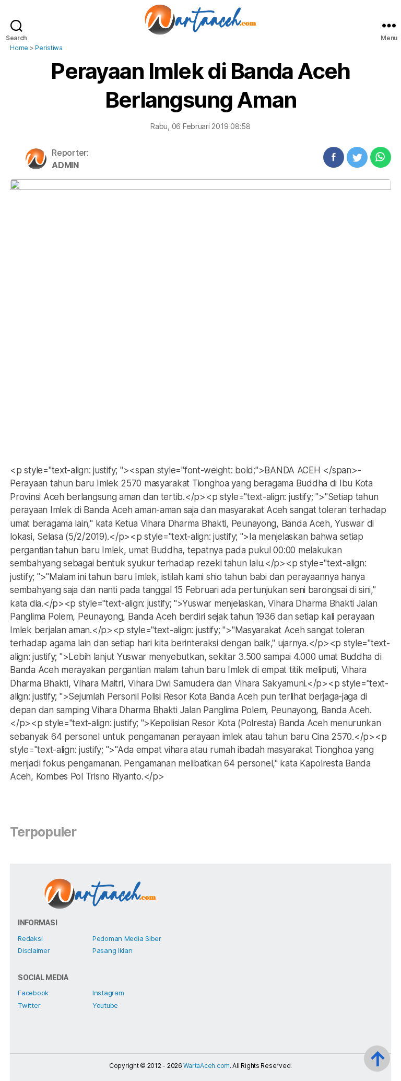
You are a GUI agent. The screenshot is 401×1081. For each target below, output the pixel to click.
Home (19, 48)
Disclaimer (34, 950)
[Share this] (333, 157)
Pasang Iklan (112, 950)
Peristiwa (49, 48)
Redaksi (30, 938)
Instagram (108, 993)
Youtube (105, 1005)
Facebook (33, 993)
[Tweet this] (357, 157)
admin (65, 165)
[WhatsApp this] (380, 157)
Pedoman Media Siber (126, 938)
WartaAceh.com (206, 1066)
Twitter (29, 1005)
